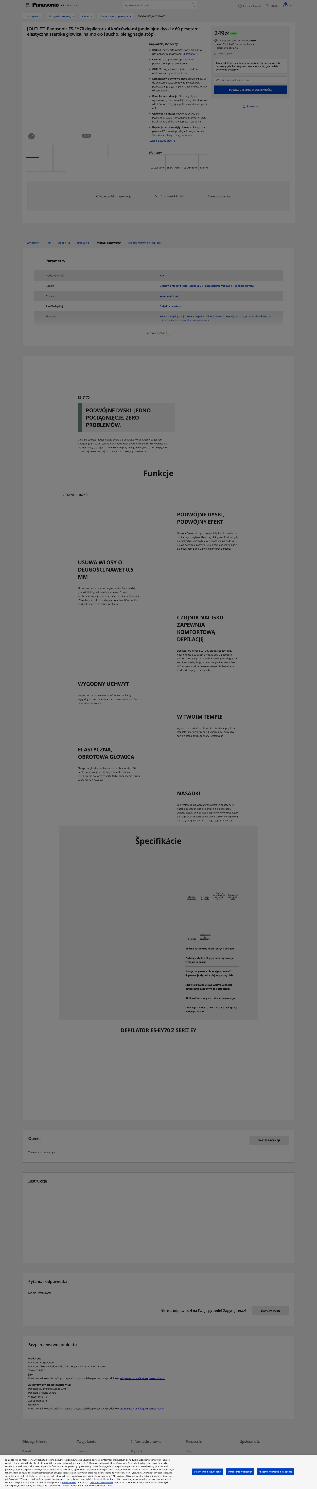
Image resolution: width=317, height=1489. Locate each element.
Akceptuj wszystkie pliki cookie (275, 1471)
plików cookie (68, 1482)
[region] (158, 1472)
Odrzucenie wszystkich (240, 1471)
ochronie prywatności (101, 1482)
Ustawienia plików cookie (208, 1471)
